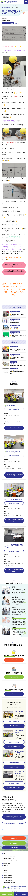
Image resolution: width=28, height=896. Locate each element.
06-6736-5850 (14, 456)
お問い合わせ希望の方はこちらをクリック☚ (14, 265)
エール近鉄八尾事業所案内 (8, 880)
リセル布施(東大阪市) (13, 452)
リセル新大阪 (19, 711)
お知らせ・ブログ (6, 863)
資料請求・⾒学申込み (7, 894)
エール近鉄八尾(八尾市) (19, 752)
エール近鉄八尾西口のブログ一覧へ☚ (14, 272)
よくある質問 (5, 870)
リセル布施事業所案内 (7, 877)
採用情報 (5, 872)
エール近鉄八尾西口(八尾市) (19, 772)
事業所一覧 (5, 865)
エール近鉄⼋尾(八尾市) (14, 499)
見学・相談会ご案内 (7, 868)
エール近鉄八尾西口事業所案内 (9, 882)
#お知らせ (17, 23)
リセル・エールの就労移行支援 (9, 856)
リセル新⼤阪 (11, 406)
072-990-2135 (14, 551)
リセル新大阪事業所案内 (7, 875)
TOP (4, 853)
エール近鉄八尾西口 (8, 23)
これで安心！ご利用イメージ (8, 858)
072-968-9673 (14, 503)
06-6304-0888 (14, 410)
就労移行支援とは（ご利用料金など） (10, 860)
